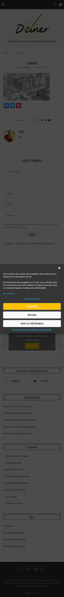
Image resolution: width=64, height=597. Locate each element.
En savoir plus (9, 294)
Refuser (32, 315)
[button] (59, 267)
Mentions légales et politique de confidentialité (32, 330)
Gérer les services (32, 299)
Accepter (32, 306)
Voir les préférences (32, 323)
